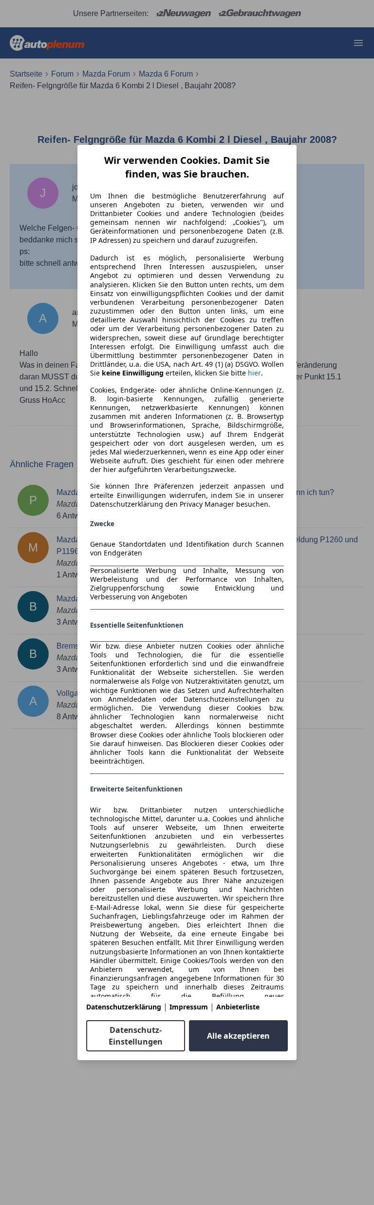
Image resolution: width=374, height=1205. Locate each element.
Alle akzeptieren (238, 1035)
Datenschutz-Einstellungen (136, 1036)
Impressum (188, 1006)
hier (254, 373)
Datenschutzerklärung (123, 1006)
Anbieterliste (238, 1006)
